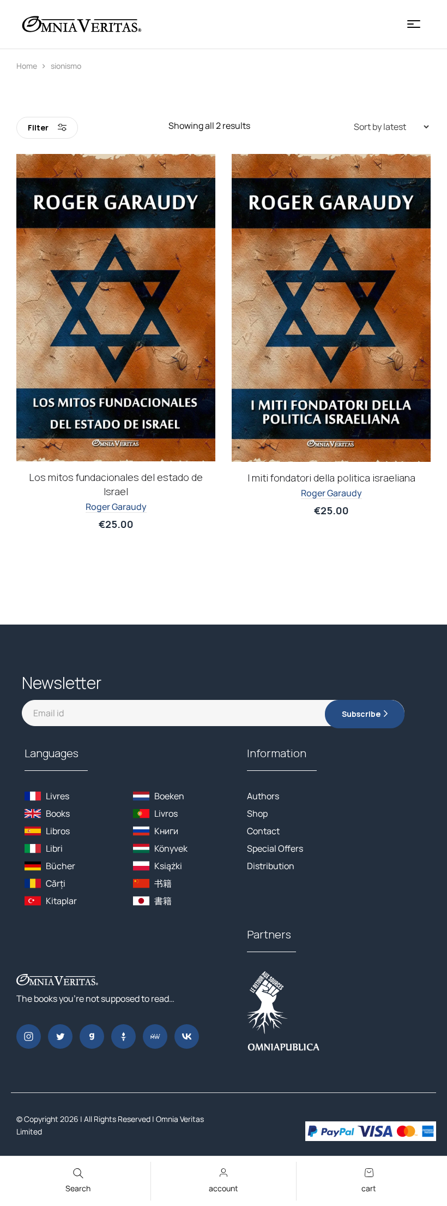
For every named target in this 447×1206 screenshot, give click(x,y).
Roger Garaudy (116, 507)
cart (368, 1188)
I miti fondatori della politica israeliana (331, 477)
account (223, 1188)
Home (26, 66)
